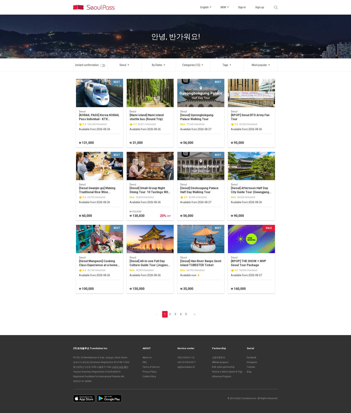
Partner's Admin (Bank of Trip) (227, 371)
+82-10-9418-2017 (186, 362)
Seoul (123, 65)
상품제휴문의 (218, 357)
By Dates (157, 65)
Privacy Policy (149, 371)
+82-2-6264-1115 (185, 357)
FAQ (145, 362)
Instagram (252, 362)
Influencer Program (221, 376)
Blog (249, 371)
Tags (225, 65)
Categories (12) (191, 65)
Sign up (259, 7)
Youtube (251, 367)
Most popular (259, 65)
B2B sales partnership (223, 367)
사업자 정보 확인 (120, 367)
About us (147, 357)
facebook (251, 357)
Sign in (242, 7)
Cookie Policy (149, 376)
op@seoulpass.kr (186, 367)
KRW (224, 7)
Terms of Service (151, 367)
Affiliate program (220, 362)
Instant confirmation (87, 65)
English (204, 7)
